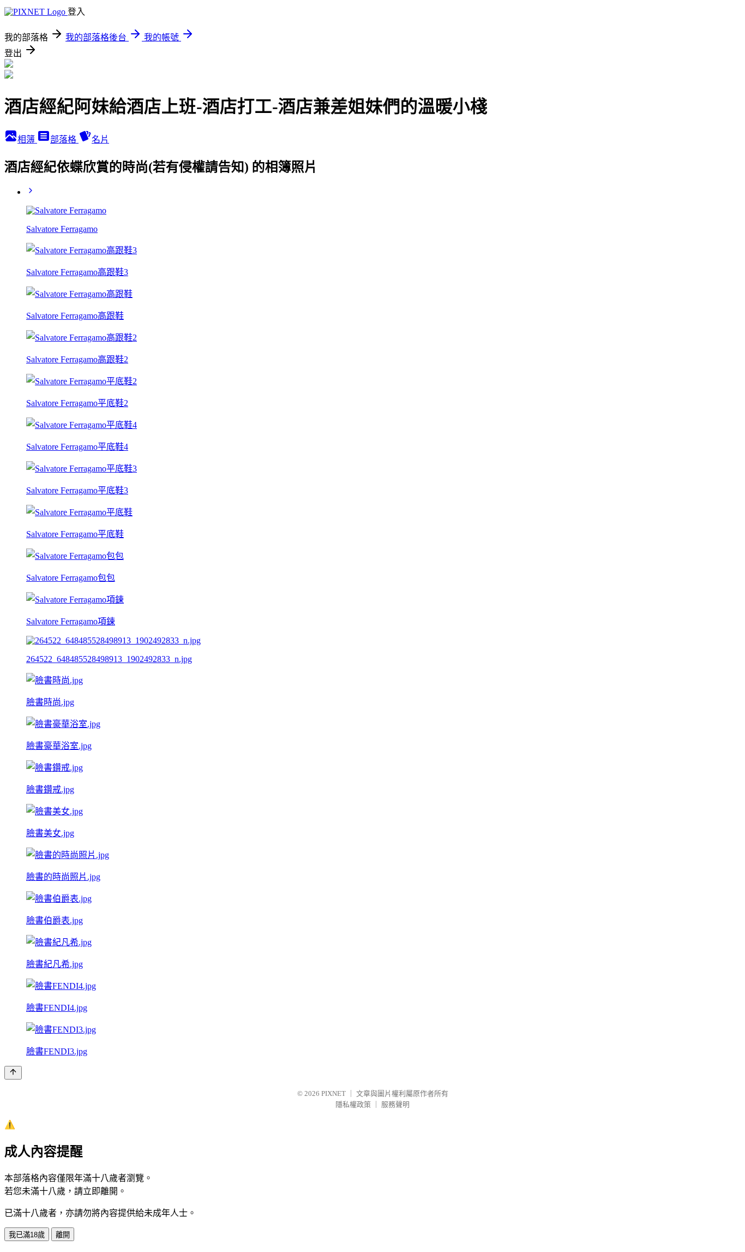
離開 (63, 1235)
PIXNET (333, 1093)
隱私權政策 (353, 1104)
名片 (100, 139)
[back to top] (13, 1073)
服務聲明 (395, 1104)
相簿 (27, 139)
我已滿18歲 (27, 1235)
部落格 (64, 139)
